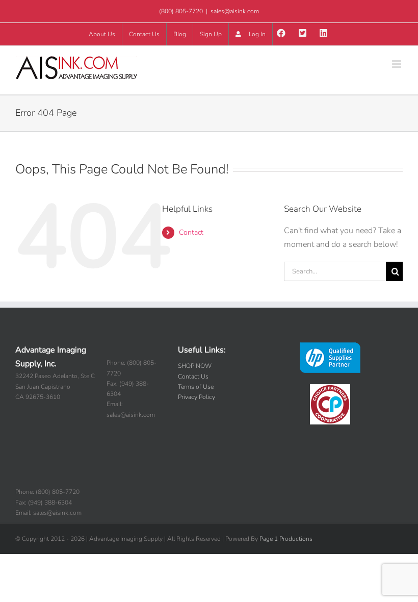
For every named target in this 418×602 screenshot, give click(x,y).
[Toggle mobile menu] (397, 64)
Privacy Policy (196, 397)
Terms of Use (196, 387)
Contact (191, 232)
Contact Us (193, 376)
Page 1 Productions (285, 539)
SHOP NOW (195, 366)
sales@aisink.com (235, 11)
